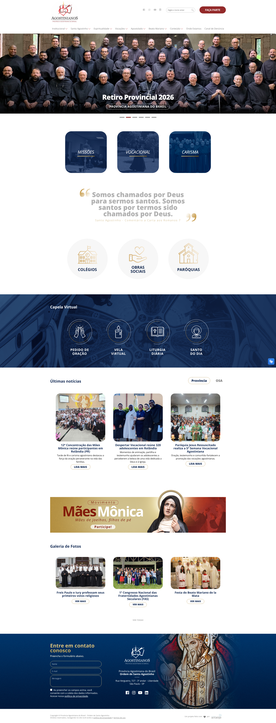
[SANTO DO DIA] (196, 319)
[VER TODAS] (137, 616)
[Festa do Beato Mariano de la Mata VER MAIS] (195, 557)
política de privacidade (76, 696)
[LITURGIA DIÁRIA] (157, 319)
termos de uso (120, 718)
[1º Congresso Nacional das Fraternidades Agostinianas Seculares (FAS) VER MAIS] (138, 557)
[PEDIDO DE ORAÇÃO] (80, 319)
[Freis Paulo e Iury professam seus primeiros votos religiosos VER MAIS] (80, 557)
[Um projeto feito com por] (197, 713)
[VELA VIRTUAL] (118, 319)
